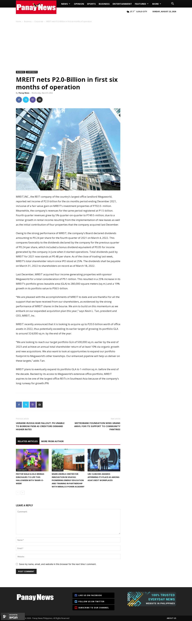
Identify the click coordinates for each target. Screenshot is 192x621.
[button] (172, 4)
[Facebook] (19, 100)
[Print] (40, 100)
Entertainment (122, 3)
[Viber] (33, 100)
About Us (171, 618)
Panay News (24, 93)
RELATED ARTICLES (28, 441)
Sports (91, 3)
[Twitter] (26, 100)
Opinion (79, 3)
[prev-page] (18, 493)
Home (18, 21)
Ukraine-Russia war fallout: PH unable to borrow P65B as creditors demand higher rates (40, 426)
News (64, 3)
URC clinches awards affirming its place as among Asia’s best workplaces (103, 477)
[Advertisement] (96, 45)
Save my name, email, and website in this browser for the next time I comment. (57, 564)
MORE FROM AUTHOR (52, 441)
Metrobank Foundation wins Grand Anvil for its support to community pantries (97, 426)
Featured (140, 3)
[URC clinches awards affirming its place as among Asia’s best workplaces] (104, 460)
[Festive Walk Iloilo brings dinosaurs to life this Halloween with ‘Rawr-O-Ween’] (32, 460)
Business (104, 3)
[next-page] (22, 493)
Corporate (38, 21)
